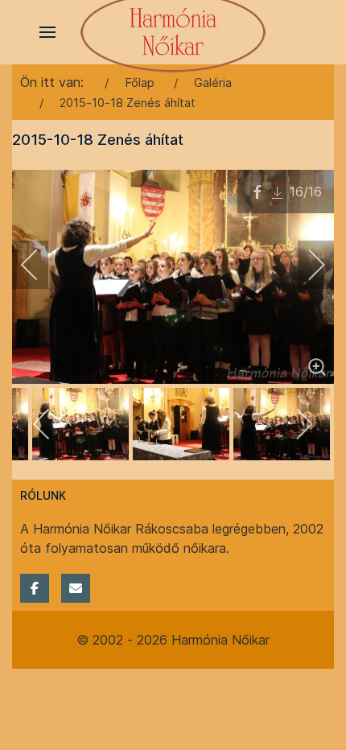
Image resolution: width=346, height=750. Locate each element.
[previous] (40, 264)
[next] (306, 264)
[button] (47, 32)
